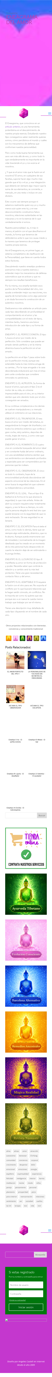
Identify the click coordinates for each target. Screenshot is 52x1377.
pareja (9, 1187)
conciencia (23, 1160)
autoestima (10, 1155)
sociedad (29, 1201)
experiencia (36, 1174)
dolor (33, 1164)
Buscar (42, 815)
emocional (10, 1169)
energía (34, 1169)
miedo (30, 1183)
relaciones (40, 1196)
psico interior (11, 1196)
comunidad (10, 1160)
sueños (39, 1201)
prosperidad (23, 1192)
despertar (23, 1164)
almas (16, 1151)
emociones (22, 1169)
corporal (34, 1160)
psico (34, 1192)
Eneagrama (11, 12)
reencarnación (26, 1196)
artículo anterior (12, 126)
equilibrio (10, 1174)
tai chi (8, 1206)
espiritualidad (22, 1174)
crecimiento (11, 1164)
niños (38, 1183)
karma (41, 1178)
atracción (34, 1151)
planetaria (10, 1192)
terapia (18, 1206)
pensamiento (20, 1187)
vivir (39, 1206)
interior (33, 1178)
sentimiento (11, 1201)
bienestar (23, 1155)
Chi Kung (33, 1155)
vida (32, 1206)
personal (32, 1187)
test (25, 1206)
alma (8, 1151)
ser (20, 1201)
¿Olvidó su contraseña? (17, 1300)
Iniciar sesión (26, 1307)
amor (25, 1151)
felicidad (9, 1178)
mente (21, 1183)
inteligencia (21, 1178)
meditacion (10, 1183)
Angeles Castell (25, 1361)
